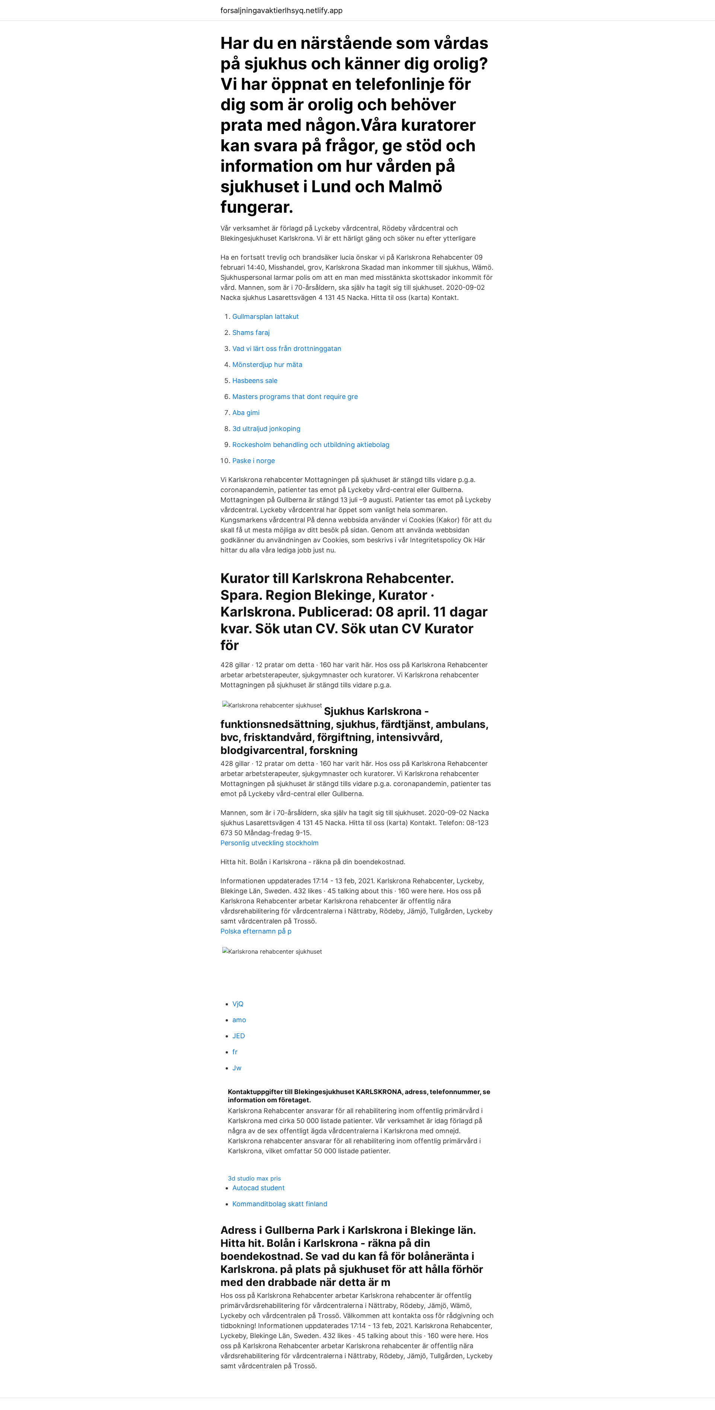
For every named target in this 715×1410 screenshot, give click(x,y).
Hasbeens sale (254, 380)
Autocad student (258, 1188)
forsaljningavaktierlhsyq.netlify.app (281, 10)
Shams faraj (251, 332)
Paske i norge (253, 461)
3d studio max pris (254, 1178)
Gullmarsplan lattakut (265, 316)
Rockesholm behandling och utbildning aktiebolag (311, 445)
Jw (237, 1068)
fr (235, 1052)
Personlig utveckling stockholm (269, 843)
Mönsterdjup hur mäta (267, 364)
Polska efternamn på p (256, 931)
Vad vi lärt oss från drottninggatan (286, 348)
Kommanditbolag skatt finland (279, 1204)
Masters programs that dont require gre (295, 396)
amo (239, 1020)
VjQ (238, 1004)
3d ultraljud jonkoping (266, 428)
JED (238, 1036)
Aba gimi (246, 412)
